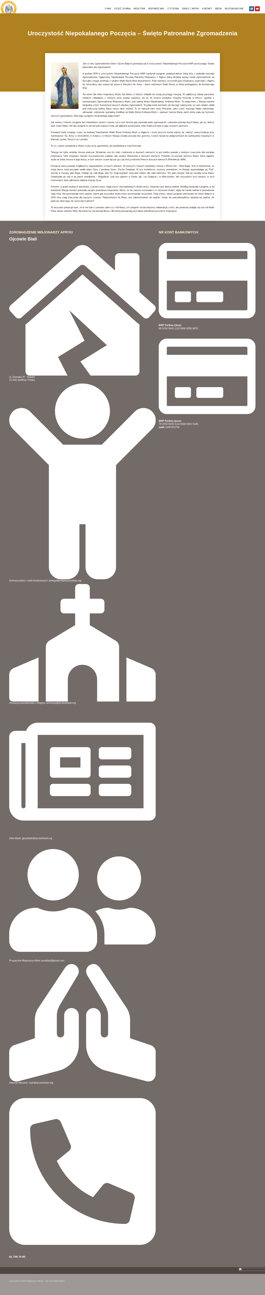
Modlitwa (139, 8)
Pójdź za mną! (122, 8)
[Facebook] (251, 8)
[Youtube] (257, 8)
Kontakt (207, 8)
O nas (108, 8)
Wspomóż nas (156, 8)
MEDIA (218, 8)
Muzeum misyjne (234, 8)
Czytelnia (173, 8)
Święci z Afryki (190, 8)
